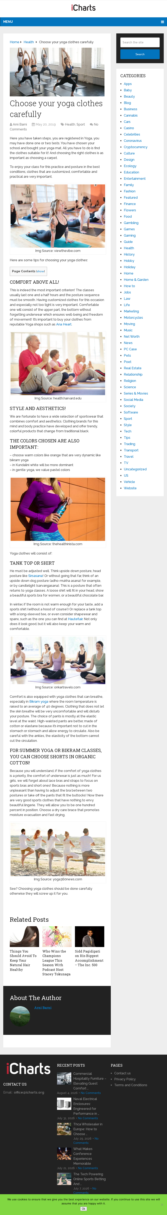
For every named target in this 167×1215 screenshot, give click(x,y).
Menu (8, 22)
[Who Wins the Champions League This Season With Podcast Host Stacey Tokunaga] (57, 936)
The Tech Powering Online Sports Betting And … (89, 1179)
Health (70, 124)
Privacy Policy (125, 1079)
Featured (131, 198)
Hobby (129, 261)
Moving (129, 324)
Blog (127, 103)
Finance (130, 204)
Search (140, 54)
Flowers (130, 210)
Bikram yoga (38, 701)
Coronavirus (133, 141)
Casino (129, 128)
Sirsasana (35, 576)
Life (127, 305)
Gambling (131, 223)
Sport (81, 124)
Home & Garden (136, 280)
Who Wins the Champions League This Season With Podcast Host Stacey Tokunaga (56, 962)
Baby (128, 90)
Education (131, 172)
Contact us (122, 1073)
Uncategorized (135, 469)
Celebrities (132, 134)
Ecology (130, 166)
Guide (128, 242)
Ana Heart (63, 324)
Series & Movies (136, 393)
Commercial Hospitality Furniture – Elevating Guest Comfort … (89, 1081)
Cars (127, 122)
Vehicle (129, 482)
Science (130, 387)
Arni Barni (20, 124)
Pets (127, 355)
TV (126, 463)
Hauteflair (75, 619)
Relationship (133, 374)
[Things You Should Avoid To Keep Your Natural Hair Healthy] (24, 936)
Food (128, 216)
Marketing (131, 311)
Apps (128, 84)
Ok (83, 1208)
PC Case (130, 349)
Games (129, 229)
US (126, 475)
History (129, 254)
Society (129, 406)
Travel (128, 457)
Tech (127, 431)
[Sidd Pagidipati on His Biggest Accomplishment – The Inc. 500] (89, 936)
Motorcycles (133, 318)
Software (131, 412)
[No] (162, 1205)
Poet (127, 362)
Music (128, 330)
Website (130, 488)
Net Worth (132, 336)
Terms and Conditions (130, 1085)
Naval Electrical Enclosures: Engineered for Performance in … (86, 1106)
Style (128, 425)
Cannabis (131, 115)
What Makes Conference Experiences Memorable (82, 1156)
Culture (129, 153)
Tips (127, 438)
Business (130, 109)
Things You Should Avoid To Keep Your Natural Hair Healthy (23, 960)
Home (128, 273)
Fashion (129, 191)
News (128, 343)
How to (129, 286)
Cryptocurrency (135, 147)
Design (129, 160)
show (40, 271)
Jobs (127, 292)
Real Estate (133, 368)
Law (127, 299)
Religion (130, 381)
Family (129, 185)
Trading (129, 444)
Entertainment (135, 179)
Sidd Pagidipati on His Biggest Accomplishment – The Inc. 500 (89, 958)
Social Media (133, 400)
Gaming (130, 235)
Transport (131, 450)
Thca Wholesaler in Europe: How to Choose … (87, 1129)
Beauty (129, 96)
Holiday (129, 267)
